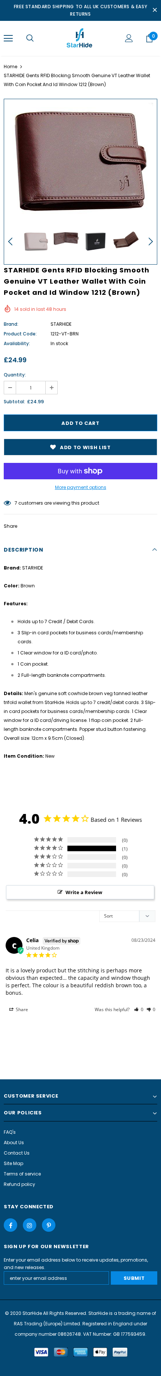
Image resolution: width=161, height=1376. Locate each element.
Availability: (17, 343)
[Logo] (80, 38)
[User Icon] (129, 38)
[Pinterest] (48, 1225)
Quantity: (15, 375)
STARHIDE (61, 324)
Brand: (11, 324)
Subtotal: (14, 401)
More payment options (80, 487)
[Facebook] (10, 1225)
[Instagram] (29, 1225)
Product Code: (20, 334)
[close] (154, 10)
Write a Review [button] (84, 892)
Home (10, 66)
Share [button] (21, 1009)
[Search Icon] (30, 38)
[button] (138, 1009)
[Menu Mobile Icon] (8, 38)
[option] (80, 161)
